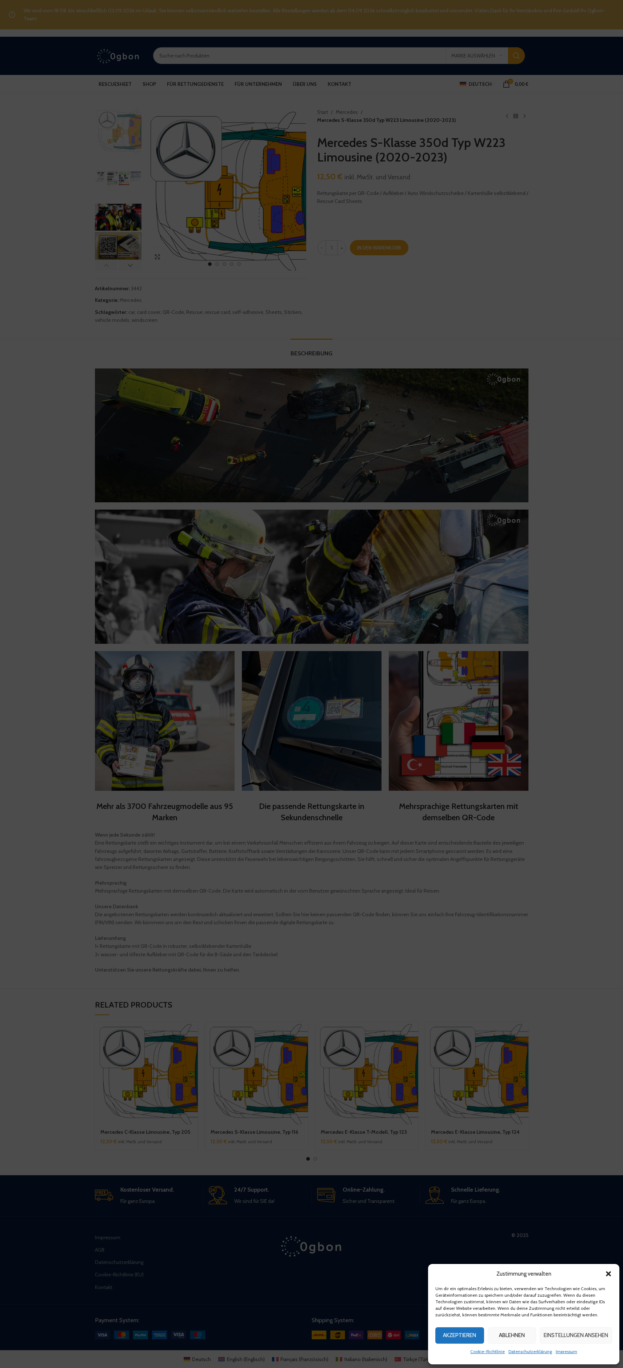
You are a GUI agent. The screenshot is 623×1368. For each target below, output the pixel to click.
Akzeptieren (459, 1335)
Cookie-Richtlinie (487, 1351)
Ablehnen (512, 1335)
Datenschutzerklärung (530, 1351)
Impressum (566, 1351)
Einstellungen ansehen (576, 1335)
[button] (608, 1273)
